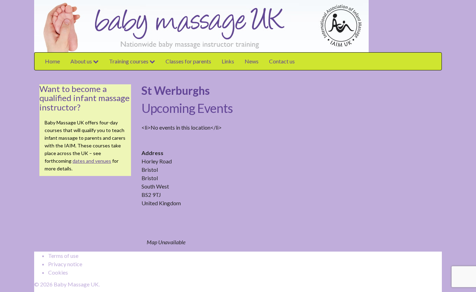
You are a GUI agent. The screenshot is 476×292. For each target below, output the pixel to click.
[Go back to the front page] (370, 25)
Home (52, 61)
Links (228, 61)
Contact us (282, 61)
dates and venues (91, 161)
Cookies (58, 272)
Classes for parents (188, 61)
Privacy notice (65, 264)
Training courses (129, 61)
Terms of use (63, 255)
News (252, 61)
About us (81, 61)
